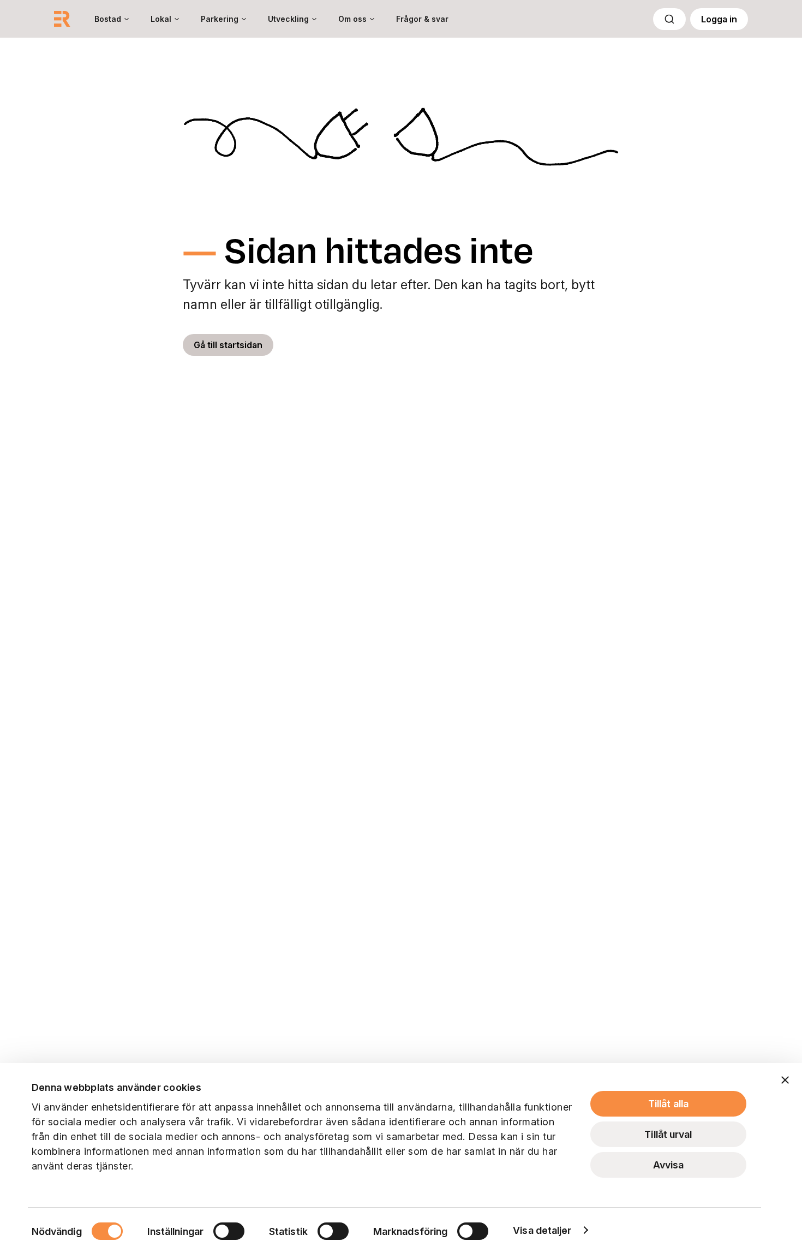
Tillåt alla (668, 1103)
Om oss (352, 18)
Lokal (161, 18)
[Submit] (669, 19)
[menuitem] (111, 19)
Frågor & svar (422, 18)
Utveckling (288, 18)
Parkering (219, 18)
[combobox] (669, 19)
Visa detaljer (542, 1230)
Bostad (107, 18)
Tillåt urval (668, 1134)
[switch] (228, 1231)
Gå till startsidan (228, 344)
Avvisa (668, 1165)
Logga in (719, 19)
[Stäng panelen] (785, 1080)
